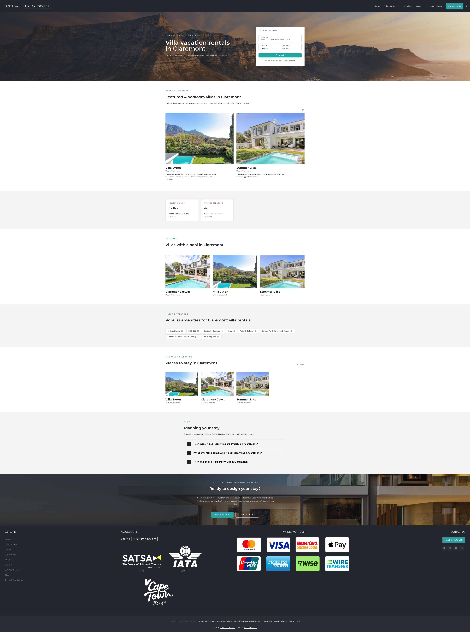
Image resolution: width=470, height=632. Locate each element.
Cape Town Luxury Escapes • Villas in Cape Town (213, 621)
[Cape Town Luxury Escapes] (27, 6)
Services (407, 6)
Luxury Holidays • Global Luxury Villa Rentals (246, 621)
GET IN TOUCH (454, 540)
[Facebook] (444, 548)
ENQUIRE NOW (454, 6)
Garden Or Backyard (213, 331)
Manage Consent (294, 621)
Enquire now (222, 514)
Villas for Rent (391, 6)
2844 (141, 571)
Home (377, 6)
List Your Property (434, 6)
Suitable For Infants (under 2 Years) (183, 337)
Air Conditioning (175, 331)
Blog (7, 575)
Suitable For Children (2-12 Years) (277, 331)
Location (264, 37)
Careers (8, 549)
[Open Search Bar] (466, 6)
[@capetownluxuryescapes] (450, 548)
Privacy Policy (267, 621)
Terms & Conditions (14, 580)
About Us (9, 559)
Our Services (10, 554)
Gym (231, 331)
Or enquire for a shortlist (281, 61)
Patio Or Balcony (248, 331)
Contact (8, 565)
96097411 (185, 571)
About (419, 6)
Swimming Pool (211, 337)
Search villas (247, 514)
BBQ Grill (193, 331)
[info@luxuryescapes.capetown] (455, 548)
